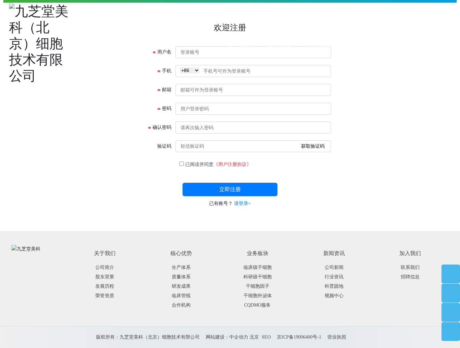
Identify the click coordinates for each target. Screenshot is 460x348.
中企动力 (238, 337)
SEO (266, 337)
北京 (254, 337)
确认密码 (159, 128)
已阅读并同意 (218, 164)
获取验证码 (313, 146)
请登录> (242, 203)
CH (436, 45)
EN (447, 45)
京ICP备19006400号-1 (299, 337)
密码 (164, 109)
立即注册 (230, 189)
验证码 (164, 146)
